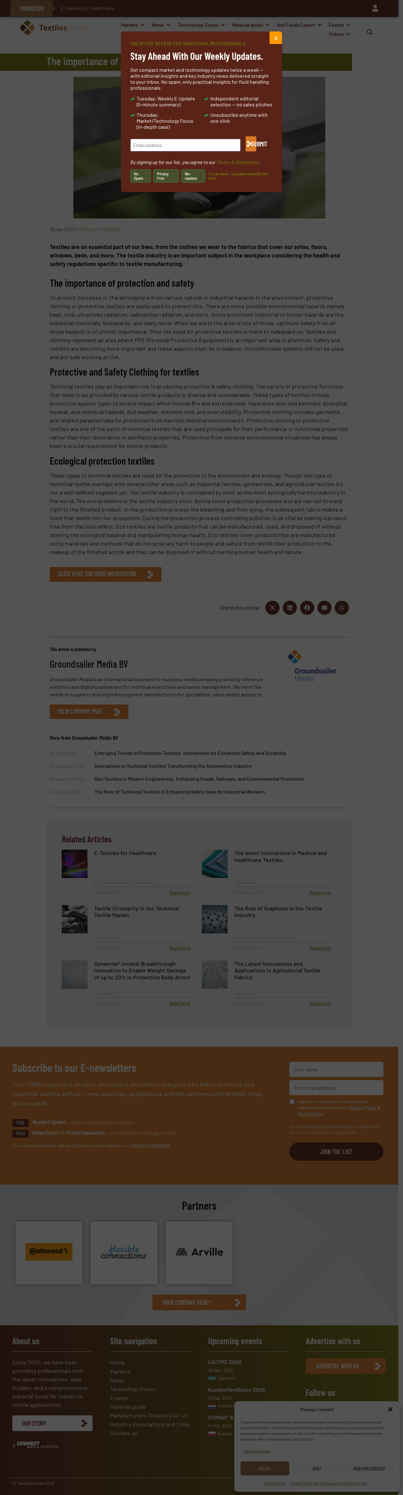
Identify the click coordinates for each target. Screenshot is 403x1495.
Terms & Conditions (237, 162)
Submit (253, 144)
